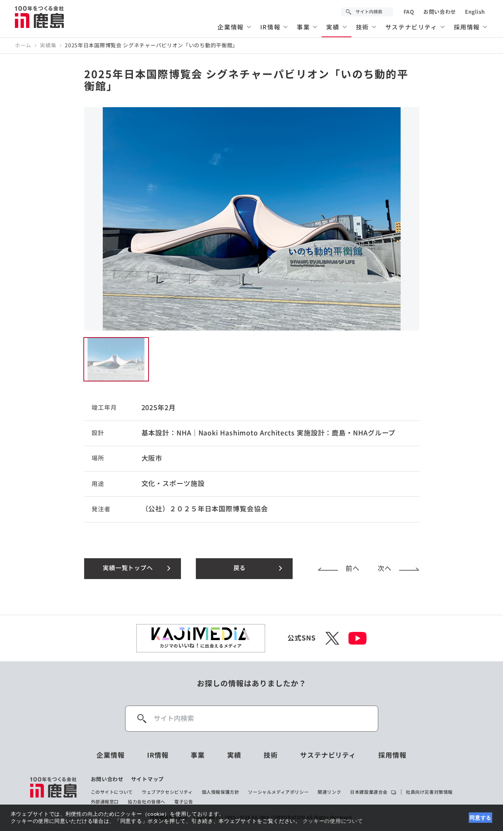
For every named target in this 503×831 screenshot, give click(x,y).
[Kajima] (40, 17)
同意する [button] (480, 818)
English (475, 12)
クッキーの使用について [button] (333, 821)
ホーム (23, 45)
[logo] (53, 790)
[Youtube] (357, 638)
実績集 (48, 45)
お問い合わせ (439, 12)
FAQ (409, 12)
